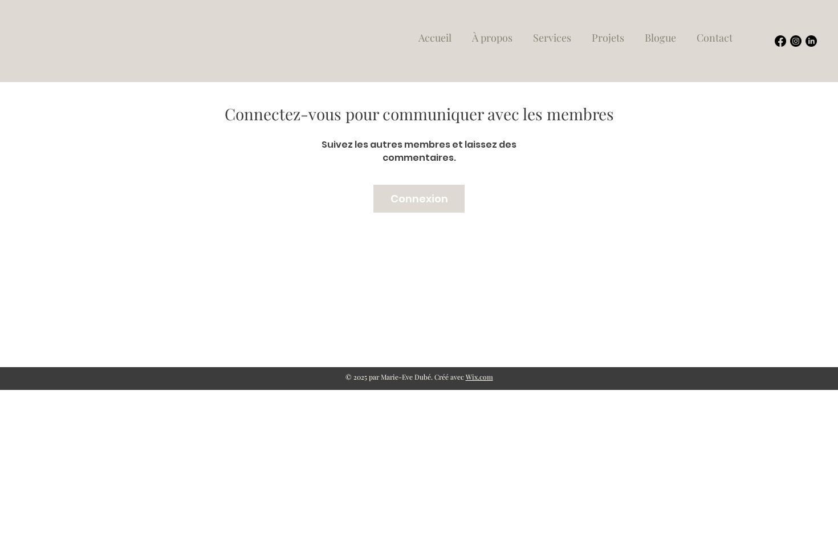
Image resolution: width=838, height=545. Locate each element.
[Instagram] (796, 41)
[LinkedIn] (811, 41)
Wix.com (479, 376)
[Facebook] (780, 41)
